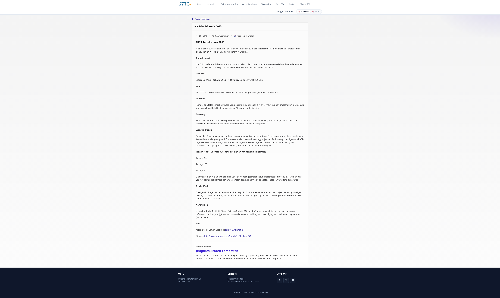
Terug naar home (202, 19)
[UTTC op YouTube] (292, 280)
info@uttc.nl (238, 279)
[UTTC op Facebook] (279, 280)
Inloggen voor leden (285, 11)
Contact (292, 4)
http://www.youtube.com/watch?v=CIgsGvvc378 (227, 236)
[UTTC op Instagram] (286, 280)
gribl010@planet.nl (234, 229)
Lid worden (211, 4)
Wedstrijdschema (249, 4)
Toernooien (266, 4)
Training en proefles (229, 4)
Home (199, 4)
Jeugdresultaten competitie (217, 251)
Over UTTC (280, 4)
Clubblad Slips (306, 4)
